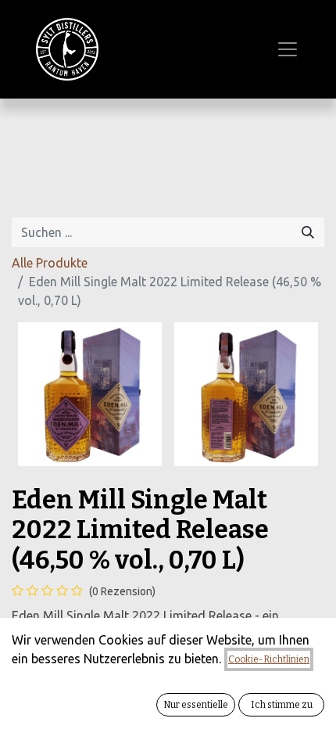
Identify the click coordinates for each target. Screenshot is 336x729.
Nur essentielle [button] (195, 704)
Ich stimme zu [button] (282, 704)
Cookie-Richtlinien (268, 659)
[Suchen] (307, 232)
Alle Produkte (50, 263)
